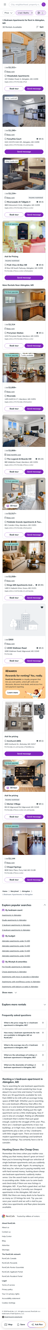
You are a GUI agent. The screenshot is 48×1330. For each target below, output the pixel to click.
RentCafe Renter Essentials (13, 1267)
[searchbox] (27, 4)
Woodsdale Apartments (18, 76)
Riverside (11, 396)
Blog (4, 1241)
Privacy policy (7, 1289)
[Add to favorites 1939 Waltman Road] (42, 607)
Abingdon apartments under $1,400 (16, 946)
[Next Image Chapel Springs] (41, 839)
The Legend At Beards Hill (19, 459)
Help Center (7, 1236)
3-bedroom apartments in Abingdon (16, 930)
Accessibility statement (11, 1298)
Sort (41, 27)
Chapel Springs (14, 867)
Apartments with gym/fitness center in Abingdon (21, 982)
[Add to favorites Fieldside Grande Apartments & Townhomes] (42, 481)
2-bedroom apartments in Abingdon (16, 925)
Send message (34, 88)
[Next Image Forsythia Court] (41, 111)
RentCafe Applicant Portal (12, 1272)
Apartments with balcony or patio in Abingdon (20, 986)
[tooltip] (10, 71)
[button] (32, 13)
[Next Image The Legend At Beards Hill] (41, 431)
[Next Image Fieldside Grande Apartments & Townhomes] (41, 494)
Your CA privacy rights (10, 1294)
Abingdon (26, 891)
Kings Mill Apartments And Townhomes (25, 585)
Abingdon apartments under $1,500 (16, 951)
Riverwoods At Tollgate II (18, 202)
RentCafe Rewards (9, 1263)
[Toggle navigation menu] (5, 4)
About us (5, 1227)
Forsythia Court (14, 139)
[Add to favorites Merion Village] (42, 763)
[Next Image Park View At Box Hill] (41, 237)
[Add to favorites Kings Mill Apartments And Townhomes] (42, 544)
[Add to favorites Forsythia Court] (42, 98)
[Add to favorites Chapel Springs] (42, 826)
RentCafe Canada (9, 1258)
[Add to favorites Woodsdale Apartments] (42, 35)
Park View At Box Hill (17, 265)
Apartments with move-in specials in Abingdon (20, 977)
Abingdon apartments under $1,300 (16, 941)
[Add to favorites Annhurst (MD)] (42, 704)
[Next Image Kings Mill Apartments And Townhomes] (41, 557)
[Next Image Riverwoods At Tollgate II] (41, 174)
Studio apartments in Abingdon (14, 920)
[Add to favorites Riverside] (42, 355)
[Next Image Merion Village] (41, 776)
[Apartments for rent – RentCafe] (8, 1216)
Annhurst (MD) (14, 741)
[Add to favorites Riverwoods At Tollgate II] (42, 161)
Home (4, 891)
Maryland (15, 891)
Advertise (5, 1245)
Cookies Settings (8, 1303)
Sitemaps (5, 1250)
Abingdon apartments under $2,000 (16, 956)
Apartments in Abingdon (11, 915)
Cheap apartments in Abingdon (14, 972)
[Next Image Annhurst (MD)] (41, 717)
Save (22, 1324)
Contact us (6, 1232)
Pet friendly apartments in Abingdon (16, 967)
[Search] (44, 4)
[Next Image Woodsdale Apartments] (41, 48)
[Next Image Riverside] (41, 368)
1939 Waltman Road (17, 648)
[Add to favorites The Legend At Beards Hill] (42, 418)
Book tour (14, 88)
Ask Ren (39, 1324)
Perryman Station (15, 333)
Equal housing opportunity (13, 1317)
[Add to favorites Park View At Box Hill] (42, 224)
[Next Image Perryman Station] (41, 305)
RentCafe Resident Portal (12, 1276)
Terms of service (8, 1285)
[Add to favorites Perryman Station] (42, 292)
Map (10, 1324)
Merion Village (13, 804)
